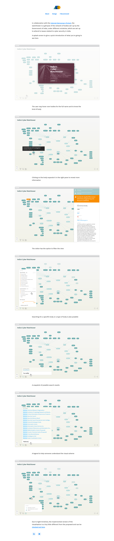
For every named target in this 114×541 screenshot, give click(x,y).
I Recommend (64, 14)
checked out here (38, 527)
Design (54, 14)
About (47, 14)
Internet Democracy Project (61, 23)
